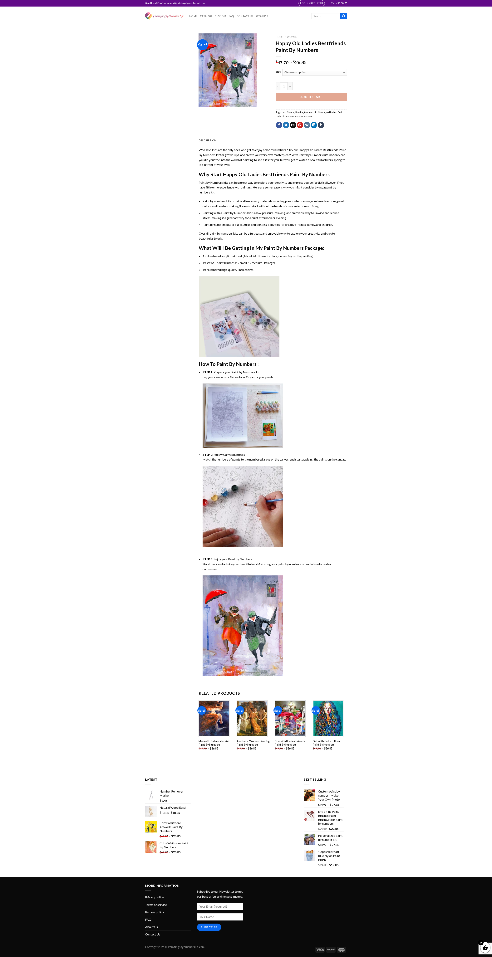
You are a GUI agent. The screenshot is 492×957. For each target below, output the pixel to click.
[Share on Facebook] (279, 125)
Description (207, 140)
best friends (288, 112)
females (308, 112)
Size (278, 72)
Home (193, 16)
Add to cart (311, 97)
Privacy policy (154, 897)
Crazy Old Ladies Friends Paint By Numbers (290, 743)
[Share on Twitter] (286, 125)
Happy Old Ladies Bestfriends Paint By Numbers (276, 174)
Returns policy (154, 912)
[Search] (343, 16)
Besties (299, 112)
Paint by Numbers (311, 155)
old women (288, 116)
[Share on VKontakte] (307, 125)
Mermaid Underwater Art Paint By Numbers (214, 743)
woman (299, 116)
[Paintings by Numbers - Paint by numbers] (164, 16)
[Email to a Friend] (293, 125)
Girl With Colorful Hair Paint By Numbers (326, 743)
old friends (319, 112)
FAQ (231, 16)
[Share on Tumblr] (321, 125)
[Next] (347, 728)
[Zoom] (203, 102)
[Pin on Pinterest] (300, 125)
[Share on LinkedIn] (314, 125)
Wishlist (262, 16)
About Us (151, 927)
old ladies (331, 112)
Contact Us (245, 16)
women (308, 116)
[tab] (207, 140)
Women (292, 36)
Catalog (206, 16)
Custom (220, 16)
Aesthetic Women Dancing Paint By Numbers (253, 743)
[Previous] (199, 728)
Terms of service (156, 904)
